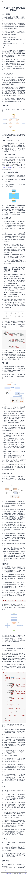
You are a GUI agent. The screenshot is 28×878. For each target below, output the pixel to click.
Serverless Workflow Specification (16, 866)
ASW (19, 167)
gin (19, 873)
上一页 (4, 870)
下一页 (24, 870)
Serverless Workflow (7, 167)
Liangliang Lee (10, 873)
